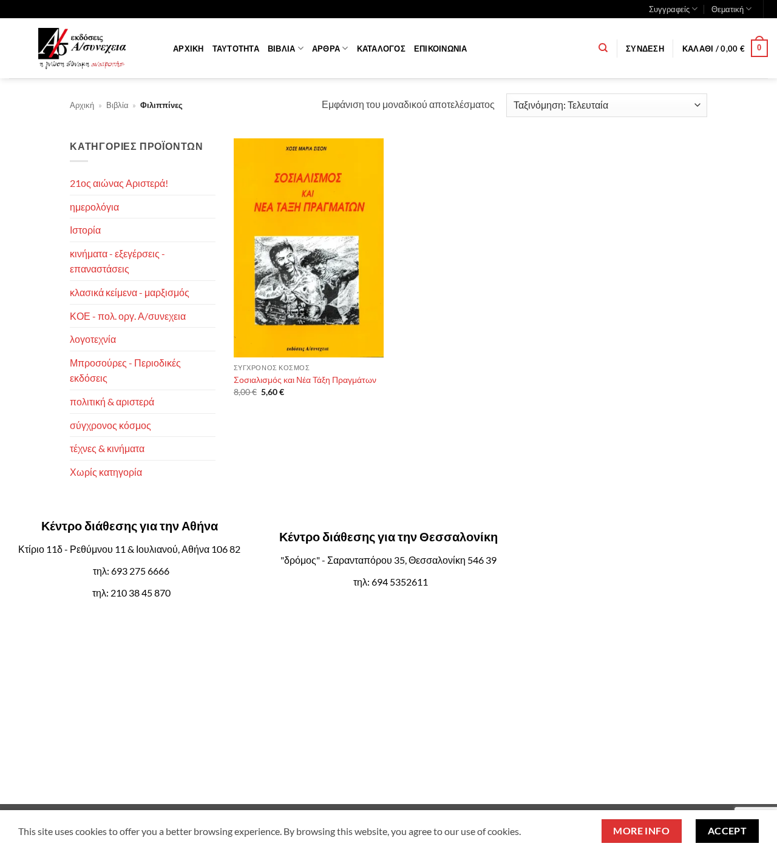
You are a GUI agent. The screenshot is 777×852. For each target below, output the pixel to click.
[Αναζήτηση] (603, 47)
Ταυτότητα (235, 48)
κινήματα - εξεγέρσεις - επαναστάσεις (117, 261)
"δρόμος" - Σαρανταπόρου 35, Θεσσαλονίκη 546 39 (388, 560)
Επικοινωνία (440, 48)
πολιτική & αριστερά (112, 401)
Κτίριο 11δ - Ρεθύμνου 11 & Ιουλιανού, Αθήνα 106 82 (129, 549)
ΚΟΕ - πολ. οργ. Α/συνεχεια (128, 316)
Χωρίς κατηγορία (106, 472)
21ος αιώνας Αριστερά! (119, 183)
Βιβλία (282, 48)
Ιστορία (85, 229)
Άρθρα (326, 48)
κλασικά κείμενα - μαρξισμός (129, 292)
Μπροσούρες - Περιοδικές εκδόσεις (125, 370)
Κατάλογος (381, 48)
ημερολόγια (94, 206)
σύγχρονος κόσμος (110, 425)
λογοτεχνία (93, 339)
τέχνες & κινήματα (107, 448)
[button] (645, 48)
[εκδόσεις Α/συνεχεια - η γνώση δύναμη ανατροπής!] (82, 48)
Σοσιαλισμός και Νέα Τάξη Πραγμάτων (305, 379)
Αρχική (188, 48)
